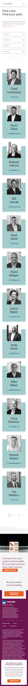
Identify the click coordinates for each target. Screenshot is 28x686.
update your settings (14, 674)
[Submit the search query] (23, 34)
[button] (14, 40)
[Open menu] (23, 3)
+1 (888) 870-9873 (18, 25)
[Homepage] (7, 3)
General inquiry (10, 570)
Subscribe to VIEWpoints (14, 593)
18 (18, 515)
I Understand (14, 681)
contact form (10, 26)
